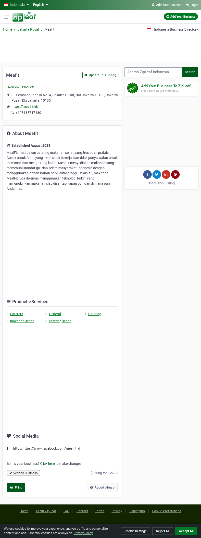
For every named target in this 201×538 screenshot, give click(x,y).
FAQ (66, 511)
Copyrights (137, 511)
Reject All (162, 531)
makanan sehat (22, 321)
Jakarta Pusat (28, 29)
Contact (82, 511)
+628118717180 (28, 113)
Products (28, 87)
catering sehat (60, 321)
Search (190, 72)
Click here (47, 464)
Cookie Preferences (166, 511)
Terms (99, 511)
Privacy (117, 511)
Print (18, 487)
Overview (13, 87)
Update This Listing (102, 75)
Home (7, 29)
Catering (94, 314)
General (55, 314)
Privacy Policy (83, 533)
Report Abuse (104, 487)
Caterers (16, 314)
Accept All (186, 531)
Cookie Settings (136, 531)
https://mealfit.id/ (25, 106)
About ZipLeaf (46, 511)
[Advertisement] (100, 49)
